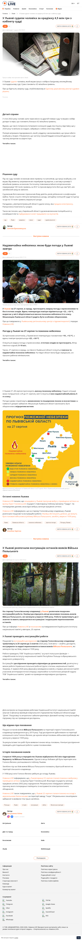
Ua (72, 3)
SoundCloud (50, 912)
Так (79, 938)
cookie (16, 938)
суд (5, 220)
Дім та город (8, 832)
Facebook (9, 916)
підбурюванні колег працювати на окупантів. (39, 214)
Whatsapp (9, 920)
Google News (50, 904)
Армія (24, 9)
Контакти (6, 875)
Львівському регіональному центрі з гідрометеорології (45, 321)
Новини (16, 9)
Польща (6, 805)
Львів (13, 13)
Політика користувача (49, 869)
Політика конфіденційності (51, 872)
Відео (60, 9)
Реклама (6, 878)
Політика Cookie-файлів (49, 881)
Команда (6, 884)
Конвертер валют (9, 889)
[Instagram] (8, 816)
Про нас (5, 869)
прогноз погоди (51, 522)
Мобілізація (45, 849)
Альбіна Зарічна (14, 531)
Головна (5, 13)
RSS (47, 916)
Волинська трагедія (57, 805)
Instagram (9, 912)
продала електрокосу (63, 204)
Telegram (9, 904)
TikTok (48, 900)
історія (24, 805)
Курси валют (7, 887)
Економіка (33, 9)
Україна (7, 9)
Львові (7, 308)
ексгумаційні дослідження (25, 641)
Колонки (49, 9)
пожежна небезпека (35, 522)
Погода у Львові (65, 522)
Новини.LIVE (8, 324)
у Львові (45, 611)
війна (44, 805)
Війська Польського (62, 646)
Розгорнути (41, 858)
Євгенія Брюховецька (16, 228)
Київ (42, 840)
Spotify (48, 908)
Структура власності (10, 881)
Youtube (9, 900)
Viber (8, 908)
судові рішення (50, 220)
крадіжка (22, 220)
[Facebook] (12, 816)
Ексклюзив (7, 840)
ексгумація (34, 805)
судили (14, 81)
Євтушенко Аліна (14, 813)
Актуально (7, 823)
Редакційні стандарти (49, 878)
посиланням (35, 626)
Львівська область (18, 522)
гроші (31, 220)
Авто (43, 823)
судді (39, 220)
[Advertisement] (41, 103)
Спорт (41, 9)
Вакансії (6, 872)
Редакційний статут (48, 875)
